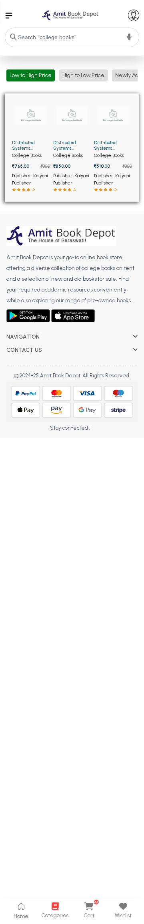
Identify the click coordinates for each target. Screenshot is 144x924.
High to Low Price (83, 75)
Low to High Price (31, 75)
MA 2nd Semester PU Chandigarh (47, 451)
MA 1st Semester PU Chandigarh (46, 440)
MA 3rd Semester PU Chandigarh (47, 463)
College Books (27, 155)
